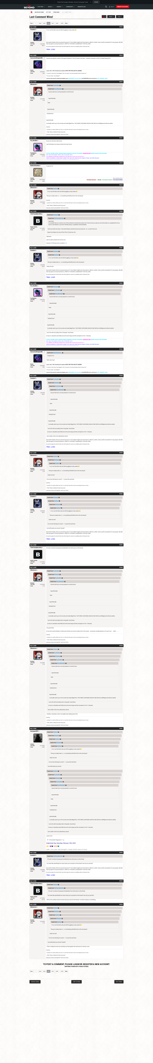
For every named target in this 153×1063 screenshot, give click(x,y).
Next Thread (119, 981)
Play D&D (40, 6)
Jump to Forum (76, 981)
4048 (57, 23)
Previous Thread (35, 981)
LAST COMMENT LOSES (102, 78)
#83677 (121, 138)
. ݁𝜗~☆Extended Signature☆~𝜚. (55, 840)
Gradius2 (55, 188)
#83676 (121, 81)
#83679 (121, 185)
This (66, 243)
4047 (53, 23)
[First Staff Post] (104, 16)
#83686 (121, 494)
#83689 (121, 567)
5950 (62, 23)
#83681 (121, 247)
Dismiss (96, 2)
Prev (31, 23)
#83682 (121, 283)
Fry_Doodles (56, 85)
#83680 (121, 211)
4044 (40, 23)
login (76, 964)
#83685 (121, 452)
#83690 (121, 645)
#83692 (121, 852)
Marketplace (82, 6)
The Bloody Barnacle (91, 179)
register (88, 964)
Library (59, 6)
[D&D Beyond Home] (29, 6)
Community (69, 6)
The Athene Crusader (107, 179)
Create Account (122, 6)
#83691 (121, 728)
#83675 (121, 55)
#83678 (121, 163)
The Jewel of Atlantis (118, 179)
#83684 (121, 375)
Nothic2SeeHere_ (57, 352)
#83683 (121, 349)
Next (66, 23)
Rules (50, 6)
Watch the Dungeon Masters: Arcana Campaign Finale (72, 2)
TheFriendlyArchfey (59, 218)
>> (60, 85)
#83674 (121, 27)
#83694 (121, 904)
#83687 (121, 545)
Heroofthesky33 (58, 89)
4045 (44, 23)
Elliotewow (55, 214)
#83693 (121, 881)
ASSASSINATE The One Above (74, 78)
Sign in (112, 6)
